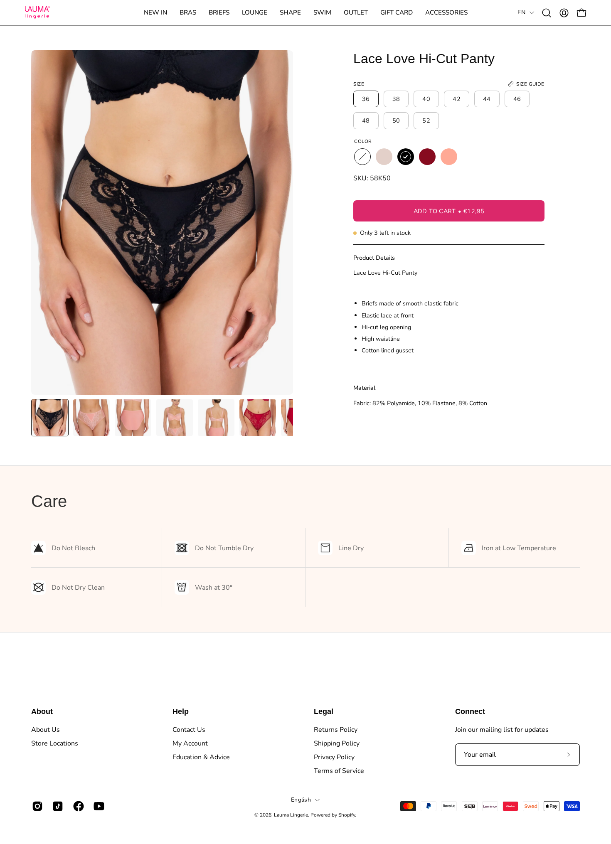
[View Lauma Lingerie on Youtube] (97, 806)
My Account (190, 743)
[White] (362, 156)
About (42, 711)
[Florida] (449, 156)
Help (180, 711)
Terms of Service (339, 770)
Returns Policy (335, 729)
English (301, 800)
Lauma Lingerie (291, 815)
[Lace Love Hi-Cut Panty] (50, 417)
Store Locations (54, 743)
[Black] (405, 156)
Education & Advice (201, 757)
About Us (45, 729)
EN (521, 12)
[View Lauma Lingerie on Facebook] (77, 806)
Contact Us (188, 729)
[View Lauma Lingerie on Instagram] (36, 806)
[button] (187, 12)
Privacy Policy (334, 757)
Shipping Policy (337, 743)
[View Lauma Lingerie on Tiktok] (56, 806)
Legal (323, 711)
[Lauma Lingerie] (37, 12)
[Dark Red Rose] (427, 156)
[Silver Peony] (384, 156)
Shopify (346, 815)
